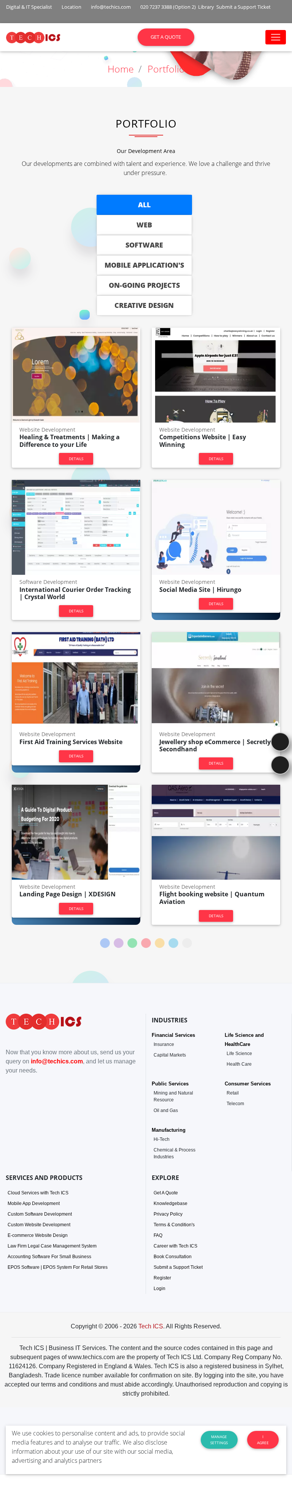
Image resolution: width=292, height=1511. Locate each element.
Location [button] (70, 6)
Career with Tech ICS (175, 1246)
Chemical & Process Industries (174, 1153)
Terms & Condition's (174, 1224)
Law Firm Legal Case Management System (52, 1246)
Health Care (239, 1064)
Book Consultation (173, 1256)
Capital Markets (170, 1055)
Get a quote (166, 36)
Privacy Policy (168, 1214)
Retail (233, 1093)
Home (121, 68)
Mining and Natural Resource (173, 1096)
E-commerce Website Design (38, 1235)
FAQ (158, 1235)
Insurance (164, 1044)
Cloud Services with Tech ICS (38, 1193)
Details (76, 458)
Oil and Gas (166, 1110)
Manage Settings (219, 1439)
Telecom (235, 1103)
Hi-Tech (162, 1139)
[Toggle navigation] (275, 37)
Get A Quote (166, 1193)
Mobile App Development (34, 1203)
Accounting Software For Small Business (49, 1256)
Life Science (239, 1053)
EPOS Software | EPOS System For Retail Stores (58, 1267)
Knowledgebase (170, 1203)
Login (159, 1288)
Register (162, 1278)
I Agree (263, 1439)
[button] (19, 19)
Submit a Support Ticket (178, 1267)
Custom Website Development (39, 1224)
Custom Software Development (40, 1214)
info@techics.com (57, 1061)
